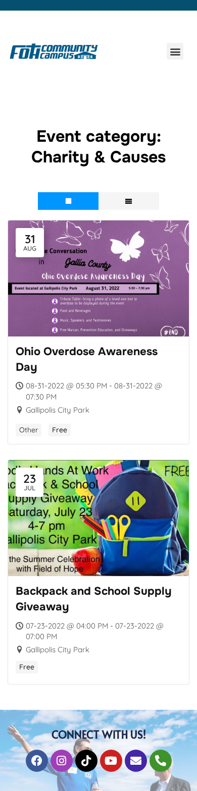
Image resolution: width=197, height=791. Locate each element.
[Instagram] (62, 761)
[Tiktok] (86, 761)
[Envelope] (136, 761)
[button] (175, 51)
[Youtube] (111, 761)
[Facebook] (37, 761)
